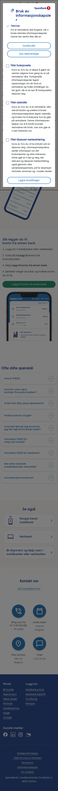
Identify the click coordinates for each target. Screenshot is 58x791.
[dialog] (29, 95)
